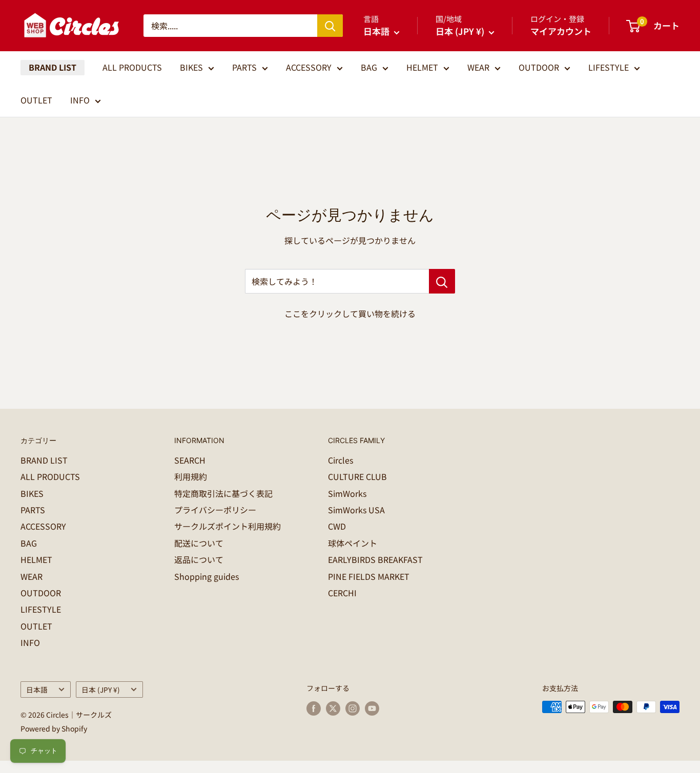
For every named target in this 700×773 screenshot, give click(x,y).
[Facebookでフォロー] (313, 708)
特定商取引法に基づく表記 (223, 493)
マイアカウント (560, 31)
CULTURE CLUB (357, 476)
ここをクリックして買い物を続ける (350, 313)
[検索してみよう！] (442, 281)
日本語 (37, 689)
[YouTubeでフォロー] (372, 708)
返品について (198, 559)
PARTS (244, 67)
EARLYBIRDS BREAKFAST (375, 559)
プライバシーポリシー (215, 510)
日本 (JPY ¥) (100, 689)
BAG (369, 67)
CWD (337, 526)
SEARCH (189, 460)
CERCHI (342, 593)
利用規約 (190, 476)
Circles (340, 460)
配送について (198, 543)
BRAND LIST (52, 67)
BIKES (191, 67)
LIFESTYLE (608, 67)
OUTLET (36, 100)
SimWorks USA (356, 510)
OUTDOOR (539, 67)
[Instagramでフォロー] (352, 708)
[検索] (330, 25)
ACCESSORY (309, 67)
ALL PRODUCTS (132, 67)
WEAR (478, 67)
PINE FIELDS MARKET (368, 576)
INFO (80, 100)
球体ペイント (352, 543)
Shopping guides (206, 576)
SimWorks (347, 493)
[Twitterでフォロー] (333, 708)
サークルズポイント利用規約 (227, 526)
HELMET (422, 67)
